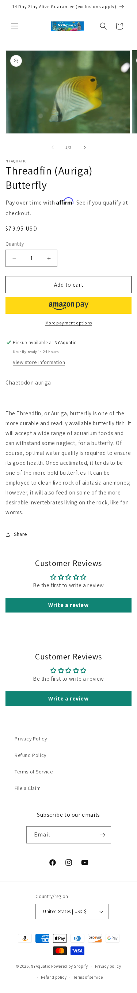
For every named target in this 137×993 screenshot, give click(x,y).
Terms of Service (34, 771)
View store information (39, 362)
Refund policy (53, 977)
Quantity (14, 244)
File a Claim (28, 788)
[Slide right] (85, 147)
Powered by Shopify (69, 965)
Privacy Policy (31, 738)
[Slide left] (53, 147)
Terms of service (88, 977)
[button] (15, 26)
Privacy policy (108, 966)
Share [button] (20, 534)
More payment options (68, 323)
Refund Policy (30, 755)
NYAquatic (41, 965)
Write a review (68, 605)
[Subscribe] (103, 834)
